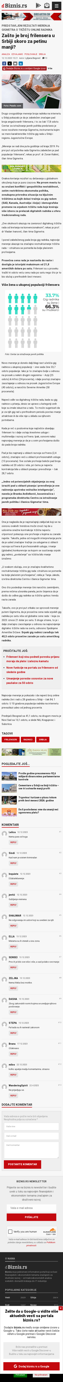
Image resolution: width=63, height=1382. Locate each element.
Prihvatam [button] (20, 1375)
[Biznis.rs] (16, 1266)
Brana (12, 1043)
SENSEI (13, 957)
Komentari (10, 824)
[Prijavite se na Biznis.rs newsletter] (47, 6)
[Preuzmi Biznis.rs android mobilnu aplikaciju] (38, 6)
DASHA (13, 999)
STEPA (13, 1023)
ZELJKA (13, 978)
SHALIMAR (15, 915)
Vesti (7, 1297)
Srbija (42, 54)
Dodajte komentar (17, 1104)
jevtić (12, 894)
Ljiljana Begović (32, 58)
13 (46, 58)
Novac (33, 1305)
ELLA (12, 936)
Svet (7, 1305)
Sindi (12, 853)
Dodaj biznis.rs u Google (33, 1366)
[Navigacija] (56, 6)
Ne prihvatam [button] (41, 1375)
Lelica (12, 832)
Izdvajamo (17, 54)
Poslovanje (31, 54)
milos (12, 1064)
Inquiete (13, 874)
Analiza (6, 54)
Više (50, 68)
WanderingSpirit (18, 1085)
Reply (13, 842)
